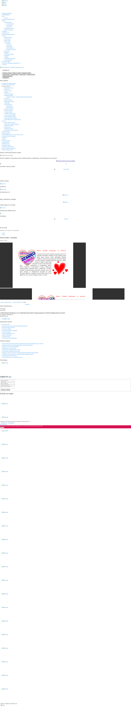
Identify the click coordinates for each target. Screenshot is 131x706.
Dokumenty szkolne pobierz (8, 146)
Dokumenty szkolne (6, 140)
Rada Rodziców (10, 48)
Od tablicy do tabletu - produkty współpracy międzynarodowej (19, 97)
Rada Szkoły (9, 46)
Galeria (3, 139)
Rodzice (4, 121)
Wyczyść (3, 389)
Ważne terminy (8, 127)
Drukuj (3, 233)
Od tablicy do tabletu (9, 95)
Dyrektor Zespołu (10, 23)
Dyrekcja (8, 43)
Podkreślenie (6, 77)
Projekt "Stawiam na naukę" (10, 116)
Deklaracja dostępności (7, 13)
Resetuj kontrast (31, 74)
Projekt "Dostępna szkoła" (7, 149)
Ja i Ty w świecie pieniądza (10, 115)
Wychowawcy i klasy (9, 128)
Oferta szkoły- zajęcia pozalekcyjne (12, 124)
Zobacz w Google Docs (17, 302)
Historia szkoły (8, 39)
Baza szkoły (7, 51)
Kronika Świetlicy (5, 142)
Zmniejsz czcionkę (7, 73)
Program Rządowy (8, 112)
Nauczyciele (9, 45)
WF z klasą (7, 98)
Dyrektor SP (9, 26)
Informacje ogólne (8, 37)
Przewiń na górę (3, 424)
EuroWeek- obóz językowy (10, 113)
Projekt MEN (7, 103)
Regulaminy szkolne (6, 145)
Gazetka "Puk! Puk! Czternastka (8, 136)
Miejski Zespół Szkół (9, 29)
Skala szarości (22, 74)
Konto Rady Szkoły (8, 60)
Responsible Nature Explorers (11, 118)
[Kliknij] (65, 163)
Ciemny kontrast (14, 74)
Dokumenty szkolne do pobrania (11, 130)
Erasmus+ (7, 92)
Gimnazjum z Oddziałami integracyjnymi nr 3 (11, 63)
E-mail (3, 234)
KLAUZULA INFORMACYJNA (8, 19)
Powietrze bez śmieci (9, 87)
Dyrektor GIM (9, 25)
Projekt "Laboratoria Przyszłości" (9, 148)
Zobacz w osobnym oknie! (5, 302)
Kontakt (3, 20)
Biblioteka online (5, 143)
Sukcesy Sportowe (6, 133)
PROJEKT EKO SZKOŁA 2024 (8, 84)
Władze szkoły (7, 42)
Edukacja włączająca (9, 109)
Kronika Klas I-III (5, 33)
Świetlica (6, 57)
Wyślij (8, 389)
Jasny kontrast (6, 74)
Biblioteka (7, 52)
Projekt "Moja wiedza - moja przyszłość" (13, 119)
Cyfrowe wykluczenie (9, 93)
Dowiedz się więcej (39, 426)
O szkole (4, 36)
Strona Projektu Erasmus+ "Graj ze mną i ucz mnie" (12, 134)
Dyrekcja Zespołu (8, 22)
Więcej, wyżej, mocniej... (10, 101)
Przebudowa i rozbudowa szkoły (9, 83)
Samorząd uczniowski (11, 49)
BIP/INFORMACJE (6, 14)
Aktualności (4, 31)
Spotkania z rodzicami (9, 125)
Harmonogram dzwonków (10, 58)
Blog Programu (10, 107)
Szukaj (6, 17)
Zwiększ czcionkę (16, 73)
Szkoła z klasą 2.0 (8, 104)
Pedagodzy (7, 55)
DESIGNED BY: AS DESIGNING (7, 423)
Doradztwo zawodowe (9, 54)
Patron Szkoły (7, 40)
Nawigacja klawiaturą (7, 76)
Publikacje (4, 137)
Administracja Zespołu (9, 28)
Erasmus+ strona (8, 90)
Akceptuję (2, 427)
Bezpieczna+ (7, 89)
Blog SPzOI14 (10, 106)
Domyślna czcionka (26, 73)
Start (3, 16)
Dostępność (5, 70)
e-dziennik (4, 64)
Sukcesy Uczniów (6, 131)
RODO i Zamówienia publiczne (8, 34)
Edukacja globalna (8, 100)
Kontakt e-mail (6, 318)
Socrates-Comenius (9, 110)
